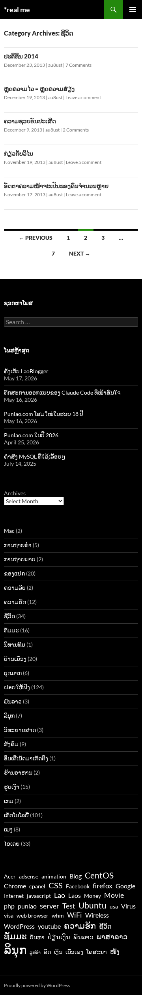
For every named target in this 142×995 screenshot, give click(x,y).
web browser (33, 915)
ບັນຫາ (37, 937)
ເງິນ (58, 952)
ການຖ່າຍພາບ (20, 559)
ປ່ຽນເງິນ (59, 936)
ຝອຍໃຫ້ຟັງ (17, 687)
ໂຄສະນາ (96, 952)
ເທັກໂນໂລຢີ (16, 815)
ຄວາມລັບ (15, 587)
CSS (56, 885)
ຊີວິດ (9, 616)
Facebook (78, 886)
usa (114, 906)
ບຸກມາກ (13, 673)
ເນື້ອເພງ (74, 952)
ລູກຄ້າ (35, 952)
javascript (39, 896)
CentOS (99, 875)
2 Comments (76, 130)
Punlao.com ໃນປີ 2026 (31, 435)
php (9, 906)
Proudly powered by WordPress (37, 985)
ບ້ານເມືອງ (15, 658)
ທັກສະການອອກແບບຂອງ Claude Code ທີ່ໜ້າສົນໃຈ (62, 392)
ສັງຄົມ (11, 744)
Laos (74, 895)
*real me (17, 9)
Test (68, 905)
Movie (114, 895)
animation (53, 876)
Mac (9, 530)
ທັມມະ (11, 630)
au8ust (55, 65)
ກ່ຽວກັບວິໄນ (18, 153)
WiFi (74, 914)
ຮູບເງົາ (11, 786)
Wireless (97, 915)
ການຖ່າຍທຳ (18, 545)
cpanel (37, 886)
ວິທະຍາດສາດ (20, 729)
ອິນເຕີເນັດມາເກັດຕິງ (26, 758)
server (49, 905)
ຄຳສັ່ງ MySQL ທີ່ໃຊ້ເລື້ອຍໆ (34, 456)
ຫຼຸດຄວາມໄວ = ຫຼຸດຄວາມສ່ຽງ (39, 88)
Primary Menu (132, 9)
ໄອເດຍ (12, 843)
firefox (102, 885)
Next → (79, 253)
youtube (49, 926)
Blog (75, 876)
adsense (28, 876)
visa (8, 915)
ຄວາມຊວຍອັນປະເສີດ (30, 120)
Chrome (15, 886)
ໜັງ (115, 951)
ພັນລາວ (13, 701)
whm (58, 915)
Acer (10, 876)
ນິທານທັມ (14, 644)
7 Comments (78, 65)
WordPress (19, 926)
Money (92, 896)
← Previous (35, 237)
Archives (15, 493)
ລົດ (47, 952)
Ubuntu (92, 905)
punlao (27, 906)
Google (125, 886)
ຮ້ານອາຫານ (18, 772)
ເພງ (8, 829)
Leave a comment (83, 97)
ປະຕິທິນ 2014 (21, 56)
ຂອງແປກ (14, 573)
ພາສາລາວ (112, 936)
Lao (59, 895)
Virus (128, 906)
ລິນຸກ (9, 715)
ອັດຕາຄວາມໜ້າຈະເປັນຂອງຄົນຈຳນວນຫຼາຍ (56, 185)
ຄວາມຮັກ (15, 601)
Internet (14, 896)
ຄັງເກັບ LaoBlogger (26, 371)
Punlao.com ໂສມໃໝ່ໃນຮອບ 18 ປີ (43, 413)
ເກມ (8, 801)
